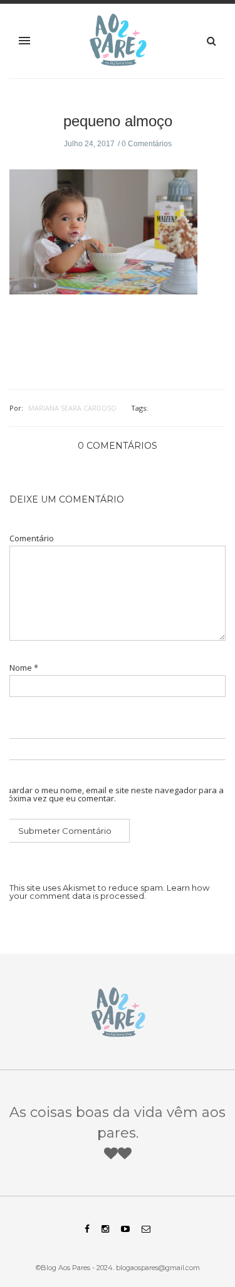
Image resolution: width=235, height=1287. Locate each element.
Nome (23, 668)
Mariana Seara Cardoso (72, 408)
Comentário (31, 538)
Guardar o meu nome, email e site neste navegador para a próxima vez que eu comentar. (112, 794)
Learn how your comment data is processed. (109, 892)
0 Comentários (147, 143)
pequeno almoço (117, 121)
